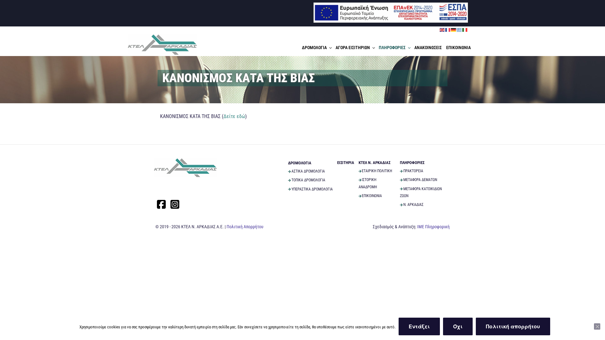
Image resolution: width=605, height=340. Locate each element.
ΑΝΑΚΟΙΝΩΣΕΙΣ (428, 47)
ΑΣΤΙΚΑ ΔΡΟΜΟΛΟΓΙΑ (308, 171)
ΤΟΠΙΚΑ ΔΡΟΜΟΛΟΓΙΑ (308, 180)
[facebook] (161, 204)
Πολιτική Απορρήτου (245, 226)
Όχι (458, 326)
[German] (454, 29)
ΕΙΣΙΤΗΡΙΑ (345, 162)
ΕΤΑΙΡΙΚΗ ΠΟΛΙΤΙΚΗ (377, 171)
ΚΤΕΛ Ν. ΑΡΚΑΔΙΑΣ (374, 162)
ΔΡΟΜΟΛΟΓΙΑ (314, 47)
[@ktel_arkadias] (175, 204)
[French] (448, 29)
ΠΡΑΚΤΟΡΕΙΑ (413, 171)
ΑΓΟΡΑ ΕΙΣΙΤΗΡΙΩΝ (353, 47)
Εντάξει (419, 326)
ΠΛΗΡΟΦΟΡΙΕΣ (392, 47)
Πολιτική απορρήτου (513, 326)
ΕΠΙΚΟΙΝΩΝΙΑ (458, 47)
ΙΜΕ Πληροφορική (433, 226)
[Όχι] (597, 326)
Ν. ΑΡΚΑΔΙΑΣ (413, 204)
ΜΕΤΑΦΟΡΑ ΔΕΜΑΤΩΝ (420, 180)
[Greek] (459, 29)
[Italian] (465, 29)
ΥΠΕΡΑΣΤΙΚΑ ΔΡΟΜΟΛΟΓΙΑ (312, 189)
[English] (442, 29)
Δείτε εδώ (234, 116)
